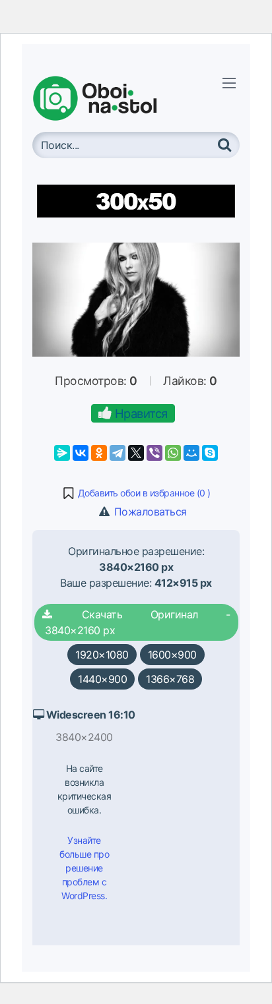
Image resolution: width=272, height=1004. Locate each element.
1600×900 (172, 654)
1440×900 (102, 679)
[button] (136, 493)
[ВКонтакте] (80, 453)
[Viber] (154, 453)
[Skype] (210, 453)
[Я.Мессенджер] (62, 453)
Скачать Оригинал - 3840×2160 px (136, 622)
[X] (136, 453)
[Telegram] (117, 453)
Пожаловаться (149, 511)
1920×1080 (102, 654)
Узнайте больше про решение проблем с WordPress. (84, 868)
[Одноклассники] (99, 453)
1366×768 (170, 679)
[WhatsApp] (173, 453)
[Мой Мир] (191, 453)
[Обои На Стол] (105, 98)
